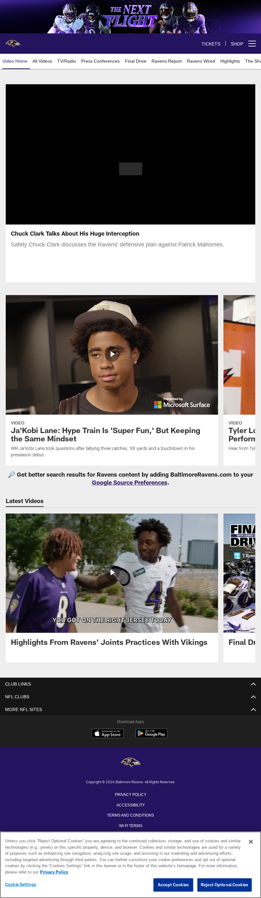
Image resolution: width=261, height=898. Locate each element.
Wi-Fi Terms (130, 825)
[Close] (251, 842)
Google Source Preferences (129, 482)
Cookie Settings (20, 884)
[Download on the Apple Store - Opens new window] (107, 734)
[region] (130, 865)
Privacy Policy (130, 794)
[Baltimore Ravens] (130, 763)
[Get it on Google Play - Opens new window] (151, 736)
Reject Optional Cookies (224, 885)
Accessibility (130, 804)
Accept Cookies (173, 885)
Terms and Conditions (130, 814)
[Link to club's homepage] (12, 41)
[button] (130, 168)
